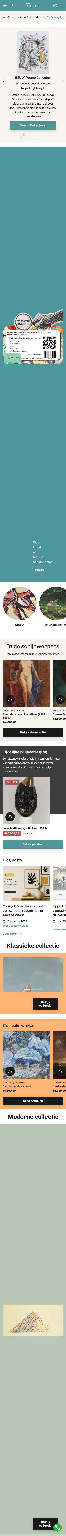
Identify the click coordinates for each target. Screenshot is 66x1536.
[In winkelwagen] (10, 699)
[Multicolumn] (33, 53)
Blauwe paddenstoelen (17, 1086)
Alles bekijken (33, 1101)
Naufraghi (59, 1086)
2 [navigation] (33, 986)
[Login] (55, 5)
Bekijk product (33, 844)
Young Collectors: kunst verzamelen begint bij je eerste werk (23, 910)
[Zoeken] (12, 5)
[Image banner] (33, 343)
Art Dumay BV (55, 17)
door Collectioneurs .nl (15, 925)
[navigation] (30, 134)
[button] (3, 80)
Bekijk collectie (45, 1004)
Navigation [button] (4, 5)
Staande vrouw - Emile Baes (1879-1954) (24, 716)
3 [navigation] (39, 986)
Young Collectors (33, 125)
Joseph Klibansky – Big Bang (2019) (25, 828)
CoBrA (19, 625)
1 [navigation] (27, 986)
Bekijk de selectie (33, 732)
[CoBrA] (20, 603)
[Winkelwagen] (61, 5)
